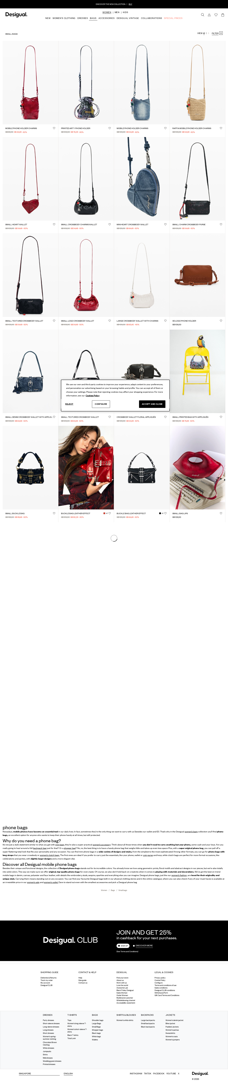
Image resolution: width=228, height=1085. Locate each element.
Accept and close (152, 404)
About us (120, 980)
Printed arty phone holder (75, 128)
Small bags (123, 890)
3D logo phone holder (184, 321)
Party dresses (48, 1020)
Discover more (144, 945)
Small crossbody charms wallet (79, 224)
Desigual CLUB (46, 985)
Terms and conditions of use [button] (165, 985)
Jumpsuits (47, 1051)
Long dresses (48, 1030)
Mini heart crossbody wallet (132, 224)
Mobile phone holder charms (21, 128)
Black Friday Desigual (125, 990)
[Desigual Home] (15, 16)
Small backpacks (148, 1023)
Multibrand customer (125, 997)
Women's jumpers (173, 1039)
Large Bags (96, 1023)
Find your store (122, 977)
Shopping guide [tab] (49, 972)
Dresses (47, 1015)
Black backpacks (148, 1026)
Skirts (45, 1054)
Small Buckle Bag (15, 513)
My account (45, 982)
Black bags (96, 1033)
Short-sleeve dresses (51, 1023)
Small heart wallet (16, 224)
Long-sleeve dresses (51, 1026)
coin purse (148, 855)
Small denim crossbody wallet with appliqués (29, 417)
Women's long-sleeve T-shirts (76, 1024)
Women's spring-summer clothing (49, 1037)
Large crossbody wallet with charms (137, 321)
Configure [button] (159, 982)
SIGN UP (124, 945)
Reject (69, 404)
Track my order (47, 980)
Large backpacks (148, 1020)
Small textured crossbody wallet (24, 321)
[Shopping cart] (223, 15)
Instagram (136, 1073)
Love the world (122, 985)
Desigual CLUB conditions (165, 990)
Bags (113, 890)
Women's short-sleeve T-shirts (77, 1030)
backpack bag (39, 848)
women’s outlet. (51, 882)
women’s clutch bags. (50, 855)
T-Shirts (72, 1015)
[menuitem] (107, 15)
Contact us (82, 982)
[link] (203, 15)
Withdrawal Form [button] (161, 992)
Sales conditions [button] (161, 987)
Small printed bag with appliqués (190, 417)
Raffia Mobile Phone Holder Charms (191, 128)
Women (104, 890)
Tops (69, 1020)
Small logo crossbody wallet (77, 321)
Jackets (170, 1015)
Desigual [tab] (122, 972)
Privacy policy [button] (160, 977)
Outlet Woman (122, 995)
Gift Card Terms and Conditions (167, 995)
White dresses (48, 1048)
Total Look (71, 1038)
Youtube (171, 1073)
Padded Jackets (172, 1026)
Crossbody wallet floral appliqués (136, 417)
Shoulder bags (97, 1020)
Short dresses (48, 1033)
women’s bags (191, 831)
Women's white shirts (125, 1020)
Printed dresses (49, 1064)
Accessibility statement (126, 1003)
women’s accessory (102, 844)
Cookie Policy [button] (160, 980)
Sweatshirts (170, 1033)
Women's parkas (172, 1030)
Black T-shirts (72, 1035)
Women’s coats (172, 1036)
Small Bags (96, 1026)
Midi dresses (48, 1058)
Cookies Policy (92, 395)
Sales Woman (122, 992)
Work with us (122, 982)
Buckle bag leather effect (75, 513)
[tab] (57, 973)
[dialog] (115, 395)
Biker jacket (170, 1023)
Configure (101, 404)
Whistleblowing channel (126, 1000)
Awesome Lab (122, 987)
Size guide (82, 980)
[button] (107, 12)
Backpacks (147, 1015)
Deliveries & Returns (48, 977)
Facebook (158, 1073)
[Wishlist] (216, 15)
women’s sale (33, 882)
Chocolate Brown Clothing (50, 1043)
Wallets (95, 1039)
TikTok (147, 1073)
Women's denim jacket (174, 1020)
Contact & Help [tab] (87, 972)
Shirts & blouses (126, 1015)
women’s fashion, (179, 875)
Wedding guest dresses (52, 1061)
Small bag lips (180, 513)
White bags (96, 1036)
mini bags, (60, 844)
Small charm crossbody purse (188, 224)
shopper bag (70, 848)
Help (80, 977)
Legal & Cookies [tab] (164, 972)
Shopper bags (97, 1030)
